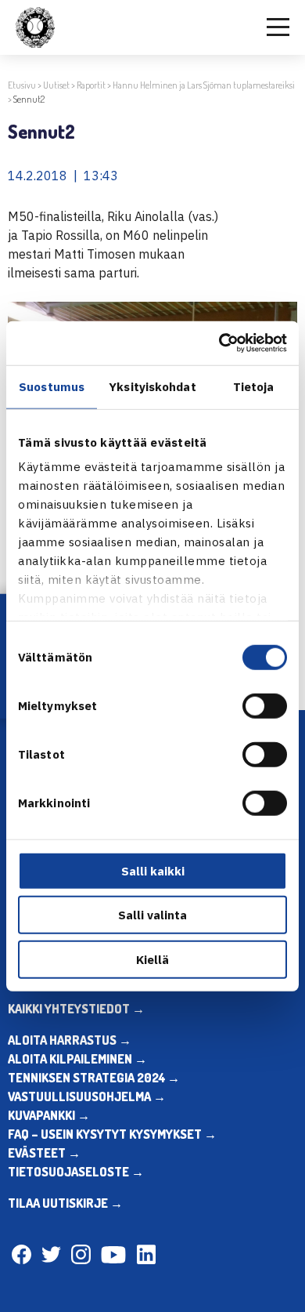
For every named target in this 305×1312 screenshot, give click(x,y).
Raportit (91, 85)
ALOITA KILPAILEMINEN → (77, 1059)
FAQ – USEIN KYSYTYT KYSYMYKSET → (112, 1134)
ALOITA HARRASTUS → (69, 1040)
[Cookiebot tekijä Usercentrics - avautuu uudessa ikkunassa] (219, 343)
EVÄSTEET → (44, 1153)
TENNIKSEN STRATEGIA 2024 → (94, 1077)
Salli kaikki (153, 870)
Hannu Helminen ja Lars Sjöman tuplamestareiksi (204, 85)
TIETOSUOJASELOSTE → (76, 1172)
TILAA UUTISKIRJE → (65, 1203)
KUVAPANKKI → (49, 1115)
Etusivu (22, 85)
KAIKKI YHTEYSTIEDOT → (76, 1009)
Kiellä (152, 958)
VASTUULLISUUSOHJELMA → (87, 1096)
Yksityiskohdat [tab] (152, 386)
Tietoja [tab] (253, 386)
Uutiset (56, 85)
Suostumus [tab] (51, 386)
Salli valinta (152, 915)
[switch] (264, 705)
